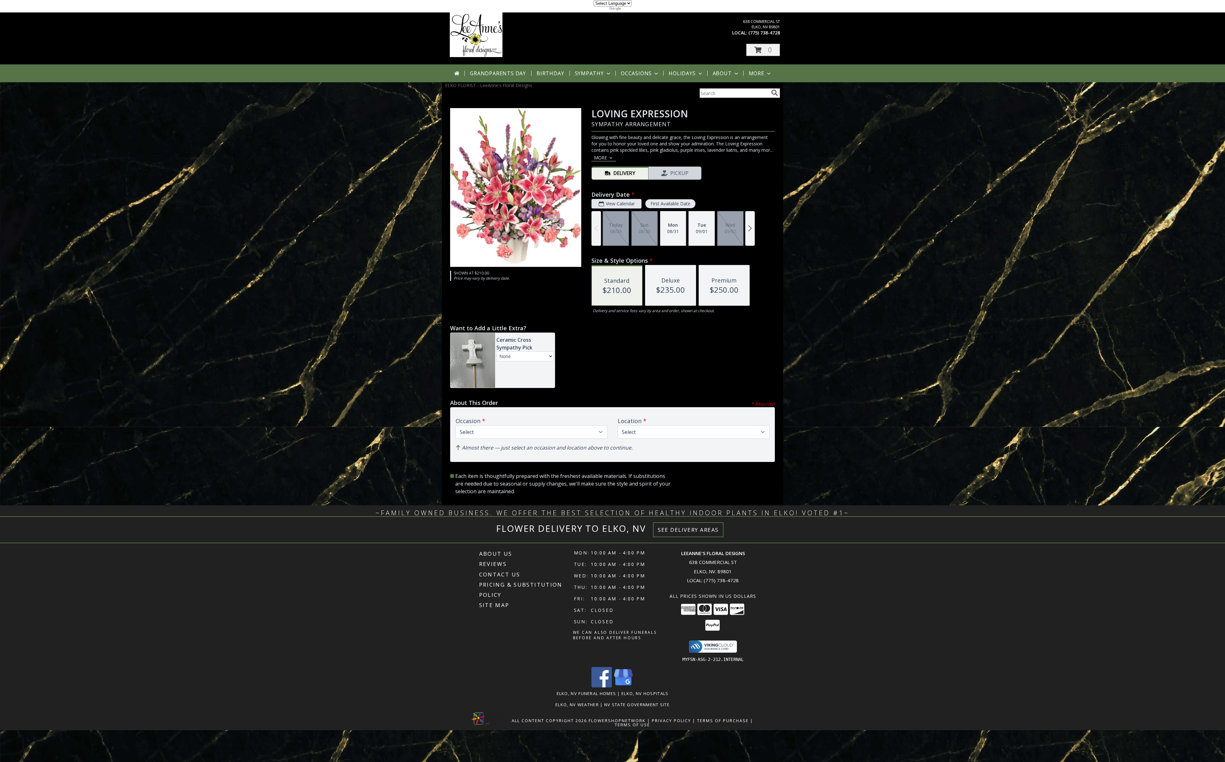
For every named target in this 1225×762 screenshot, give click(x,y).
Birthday (550, 73)
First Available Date (670, 204)
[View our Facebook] (601, 686)
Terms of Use (632, 725)
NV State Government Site (637, 704)
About (722, 73)
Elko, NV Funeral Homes (586, 693)
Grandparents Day (498, 73)
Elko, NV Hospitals (644, 693)
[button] (763, 50)
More (756, 73)
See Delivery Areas (688, 529)
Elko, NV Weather (577, 704)
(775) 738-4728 (764, 33)
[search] (774, 92)
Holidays (682, 73)
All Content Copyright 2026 (549, 720)
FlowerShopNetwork (617, 720)
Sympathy (589, 73)
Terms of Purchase (723, 720)
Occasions (636, 73)
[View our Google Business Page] (623, 686)
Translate (632, 9)
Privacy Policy (671, 720)
